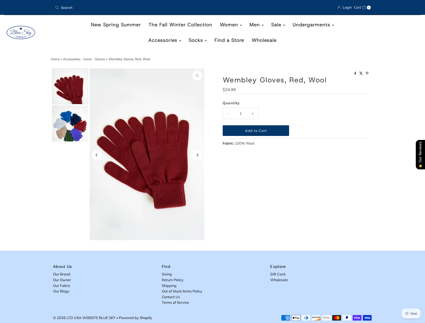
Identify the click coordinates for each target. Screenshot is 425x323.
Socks (197, 40)
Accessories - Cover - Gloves (84, 59)
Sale (277, 24)
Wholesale (264, 40)
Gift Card (277, 274)
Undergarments (312, 24)
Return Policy (173, 280)
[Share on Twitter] (361, 73)
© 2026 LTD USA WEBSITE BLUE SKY (84, 317)
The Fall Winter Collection (180, 24)
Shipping (169, 285)
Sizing (167, 274)
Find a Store (229, 40)
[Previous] (97, 155)
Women (230, 24)
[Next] (197, 155)
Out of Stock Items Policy (182, 291)
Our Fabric (61, 285)
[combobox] (132, 7)
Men (255, 24)
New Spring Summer (116, 24)
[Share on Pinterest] (367, 73)
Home (55, 59)
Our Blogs (61, 291)
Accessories (163, 40)
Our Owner (62, 280)
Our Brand (61, 274)
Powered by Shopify (135, 317)
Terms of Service (175, 302)
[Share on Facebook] (355, 73)
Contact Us (171, 297)
